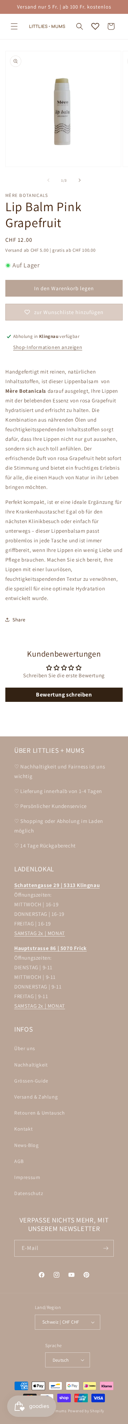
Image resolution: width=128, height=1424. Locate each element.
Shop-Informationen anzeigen (47, 347)
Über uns (24, 1048)
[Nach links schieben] (48, 180)
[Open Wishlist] (95, 26)
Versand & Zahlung (36, 1097)
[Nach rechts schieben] (79, 180)
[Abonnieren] (105, 1248)
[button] (14, 26)
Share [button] (19, 619)
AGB (19, 1161)
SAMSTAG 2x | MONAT (39, 933)
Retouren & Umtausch (39, 1113)
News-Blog (26, 1145)
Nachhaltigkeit (31, 1065)
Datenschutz (28, 1193)
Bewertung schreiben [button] (64, 694)
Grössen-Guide (31, 1081)
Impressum (27, 1177)
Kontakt (23, 1129)
